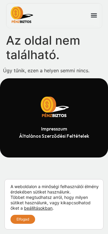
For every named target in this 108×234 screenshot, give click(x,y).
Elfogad (22, 219)
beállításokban (38, 208)
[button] (94, 15)
